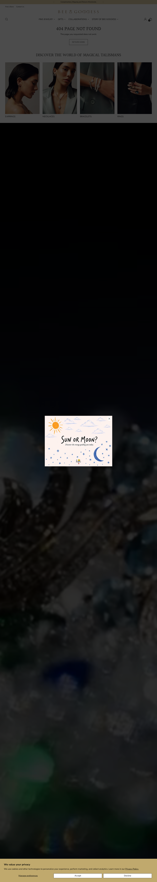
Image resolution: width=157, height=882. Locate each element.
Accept (78, 875)
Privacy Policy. (132, 869)
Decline (127, 875)
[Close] (109, 419)
